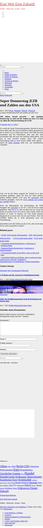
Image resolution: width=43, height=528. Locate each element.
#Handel (17, 111)
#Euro (11, 111)
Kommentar (5, 320)
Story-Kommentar (14, 271)
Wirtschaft (8, 83)
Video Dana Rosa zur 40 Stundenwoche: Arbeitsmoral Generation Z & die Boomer (21, 287)
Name (3, 339)
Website (3, 349)
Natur (7, 89)
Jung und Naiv (10, 523)
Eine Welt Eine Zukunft (17, 4)
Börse (7, 73)
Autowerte (35, 198)
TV (14, 485)
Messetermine (3, 483)
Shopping (8, 85)
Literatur (34, 480)
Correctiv (8, 515)
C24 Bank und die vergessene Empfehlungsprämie (19, 275)
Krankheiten (6, 479)
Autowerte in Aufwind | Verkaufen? (13, 260)
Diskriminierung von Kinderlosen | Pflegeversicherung (19, 262)
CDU (27, 466)
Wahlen (27, 485)
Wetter (15, 488)
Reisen (18, 482)
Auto (13, 466)
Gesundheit (9, 87)
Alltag (3, 466)
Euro (16, 469)
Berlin (19, 466)
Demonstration (6, 470)
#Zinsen (24, 111)
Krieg (15, 479)
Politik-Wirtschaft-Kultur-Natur (21, 279)
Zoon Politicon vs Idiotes (14, 513)
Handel (29, 473)
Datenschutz (34, 466)
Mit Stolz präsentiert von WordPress (13, 507)
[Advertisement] (21, 41)
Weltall (2, 488)
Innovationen (34, 476)
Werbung (8, 488)
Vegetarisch (20, 485)
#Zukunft (31, 111)
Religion (25, 483)
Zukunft (4, 491)
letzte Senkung (14, 143)
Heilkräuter (21, 476)
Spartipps (8, 79)
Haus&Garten (7, 476)
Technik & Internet (11, 81)
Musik (13, 483)
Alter (9, 466)
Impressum (8, 525)
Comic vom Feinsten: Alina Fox (16, 521)
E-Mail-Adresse (6, 343)
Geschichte (6, 473)
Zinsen (33, 488)
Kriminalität (24, 479)
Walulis (7, 519)
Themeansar (7, 509)
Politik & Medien (11, 75)
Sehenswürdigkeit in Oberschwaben (18, 517)
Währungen (23, 488)
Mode (9, 483)
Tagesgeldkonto (4, 485)
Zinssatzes (14, 208)
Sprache (33, 482)
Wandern (33, 485)
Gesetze (16, 473)
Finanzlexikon (26, 470)
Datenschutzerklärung (8, 495)
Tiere (11, 485)
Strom (40, 483)
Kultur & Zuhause (11, 77)
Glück (22, 474)
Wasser (39, 485)
